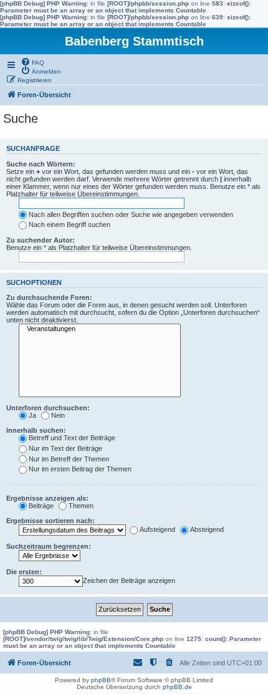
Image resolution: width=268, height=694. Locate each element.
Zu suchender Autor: (40, 240)
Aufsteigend (157, 529)
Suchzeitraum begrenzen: (48, 546)
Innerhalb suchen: (36, 430)
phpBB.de (177, 686)
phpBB (101, 680)
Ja (32, 415)
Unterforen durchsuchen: (48, 408)
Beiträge (41, 505)
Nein (58, 415)
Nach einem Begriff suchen (69, 224)
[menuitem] (32, 61)
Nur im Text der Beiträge (65, 448)
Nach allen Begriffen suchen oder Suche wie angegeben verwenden (131, 214)
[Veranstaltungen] (99, 329)
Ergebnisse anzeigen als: (47, 498)
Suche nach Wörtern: (40, 164)
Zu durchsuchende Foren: (49, 297)
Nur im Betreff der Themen (69, 459)
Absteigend (207, 529)
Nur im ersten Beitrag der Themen (80, 469)
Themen (81, 505)
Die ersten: (24, 572)
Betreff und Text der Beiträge (72, 437)
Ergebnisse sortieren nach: (50, 520)
